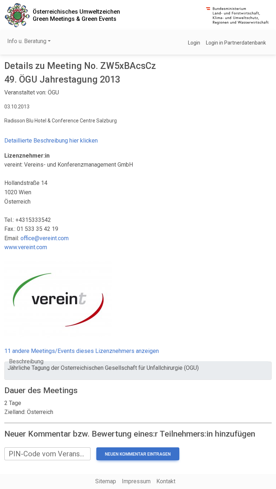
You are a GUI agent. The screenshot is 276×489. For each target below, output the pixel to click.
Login (194, 43)
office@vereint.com (44, 238)
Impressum (136, 481)
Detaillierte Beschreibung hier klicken (51, 140)
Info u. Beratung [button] (26, 41)
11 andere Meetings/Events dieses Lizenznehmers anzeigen (81, 351)
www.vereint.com (25, 247)
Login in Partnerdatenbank (236, 43)
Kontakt (165, 481)
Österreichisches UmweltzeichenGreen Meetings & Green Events (76, 15)
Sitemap (105, 481)
